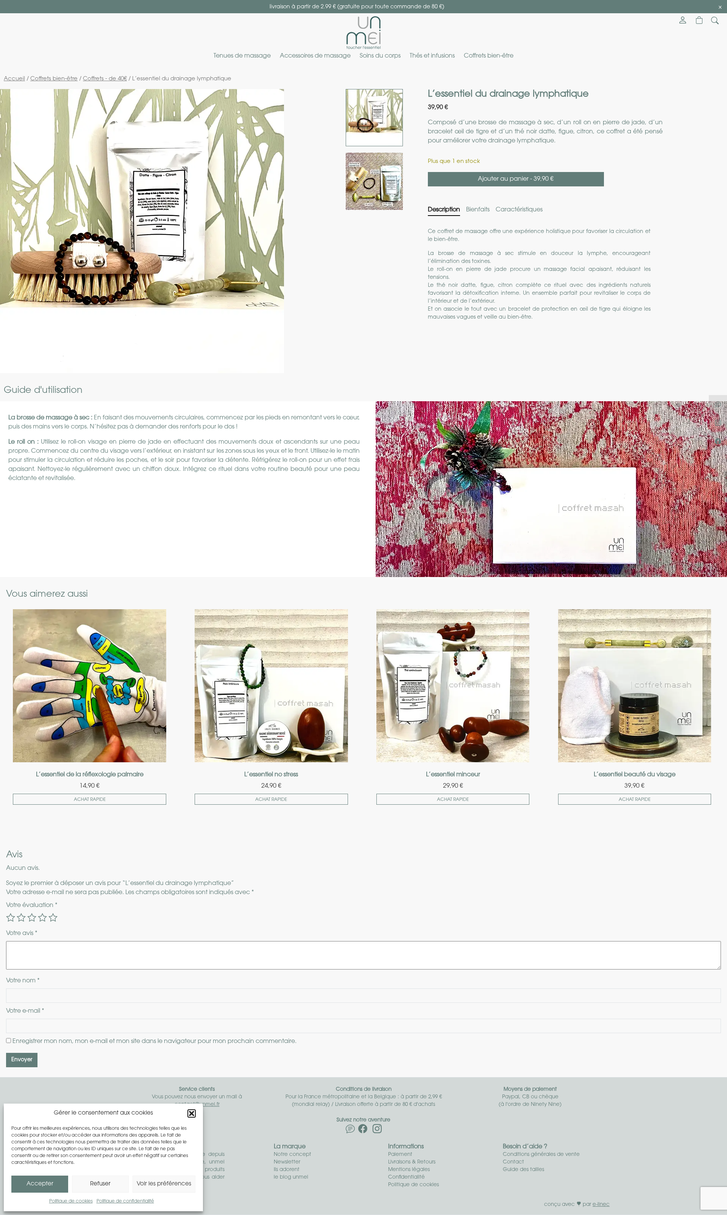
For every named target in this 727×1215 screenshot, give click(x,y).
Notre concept (292, 1154)
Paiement (400, 1154)
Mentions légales (409, 1169)
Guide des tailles (523, 1169)
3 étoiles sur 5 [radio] (31, 917)
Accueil (14, 79)
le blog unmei (291, 1177)
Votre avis (21, 933)
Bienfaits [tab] (478, 210)
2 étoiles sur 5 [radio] (21, 917)
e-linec (601, 1204)
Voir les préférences (164, 1184)
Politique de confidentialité (125, 1201)
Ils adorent (287, 1169)
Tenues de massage (242, 56)
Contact (513, 1162)
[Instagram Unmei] (377, 1130)
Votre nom (23, 981)
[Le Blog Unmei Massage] (718, 404)
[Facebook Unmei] (362, 1130)
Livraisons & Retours (411, 1162)
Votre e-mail (25, 1011)
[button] (191, 1113)
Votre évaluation (32, 905)
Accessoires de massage (315, 56)
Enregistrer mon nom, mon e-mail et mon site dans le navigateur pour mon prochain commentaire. (154, 1041)
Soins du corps (380, 56)
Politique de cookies (71, 1201)
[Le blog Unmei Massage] (350, 1130)
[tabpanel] (545, 282)
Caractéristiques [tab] (519, 210)
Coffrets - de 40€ (105, 79)
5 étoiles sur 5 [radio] (53, 917)
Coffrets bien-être (488, 56)
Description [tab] (444, 210)
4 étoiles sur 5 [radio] (42, 917)
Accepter (40, 1184)
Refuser (100, 1184)
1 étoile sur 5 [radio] (10, 917)
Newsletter (287, 1162)
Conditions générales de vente (541, 1154)
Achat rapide (90, 799)
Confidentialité (406, 1177)
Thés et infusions (432, 56)
